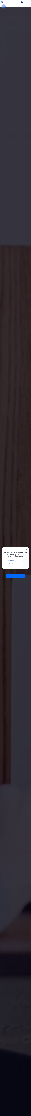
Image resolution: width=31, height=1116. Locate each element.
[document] (15, 558)
